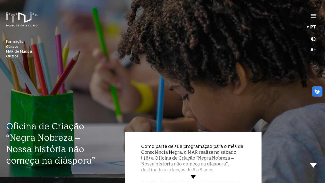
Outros (12, 56)
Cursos (12, 47)
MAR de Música (19, 51)
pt (313, 27)
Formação (15, 41)
